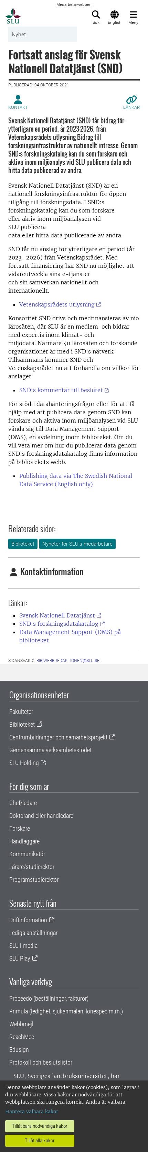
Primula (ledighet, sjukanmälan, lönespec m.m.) (66, 1011)
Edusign (19, 1049)
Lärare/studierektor (31, 866)
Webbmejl (21, 1024)
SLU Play (19, 958)
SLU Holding (24, 762)
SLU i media (23, 945)
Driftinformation (28, 920)
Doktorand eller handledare (41, 815)
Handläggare (24, 841)
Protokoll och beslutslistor (40, 1062)
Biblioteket (22, 544)
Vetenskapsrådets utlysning (57, 304)
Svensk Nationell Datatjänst (57, 615)
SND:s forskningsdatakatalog (58, 623)
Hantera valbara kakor (31, 1111)
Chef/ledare (23, 802)
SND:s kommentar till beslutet (61, 390)
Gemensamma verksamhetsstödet (50, 750)
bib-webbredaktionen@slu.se (67, 660)
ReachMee (21, 1036)
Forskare (19, 828)
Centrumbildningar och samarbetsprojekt (58, 737)
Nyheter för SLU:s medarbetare (77, 544)
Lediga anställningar (33, 932)
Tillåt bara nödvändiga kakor (39, 1126)
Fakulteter (21, 711)
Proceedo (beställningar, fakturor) (48, 998)
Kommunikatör (27, 854)
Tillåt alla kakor (40, 1140)
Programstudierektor (34, 879)
